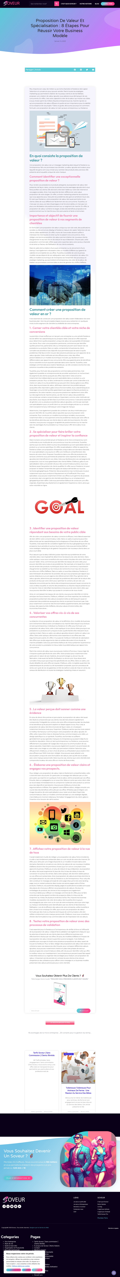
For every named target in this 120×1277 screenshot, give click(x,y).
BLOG (97, 4)
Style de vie (9, 1244)
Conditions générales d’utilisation (45, 1267)
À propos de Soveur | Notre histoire (46, 1246)
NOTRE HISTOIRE (86, 4)
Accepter (37, 1270)
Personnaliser (14, 1270)
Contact (37, 1248)
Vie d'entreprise (10, 1241)
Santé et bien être (11, 1246)
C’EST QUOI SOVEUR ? (68, 4)
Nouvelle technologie (12, 1250)
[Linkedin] (15, 1206)
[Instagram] (8, 1206)
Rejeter (26, 1270)
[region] (24, 1262)
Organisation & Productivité (14, 1248)
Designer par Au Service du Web (39, 1227)
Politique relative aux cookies (21, 1266)
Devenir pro (38, 1275)
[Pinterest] (12, 1206)
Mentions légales (40, 1250)
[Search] (56, 3)
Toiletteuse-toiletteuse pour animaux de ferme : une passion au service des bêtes (78, 1090)
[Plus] (19, 1206)
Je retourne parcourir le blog (60, 1022)
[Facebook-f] (4, 1206)
